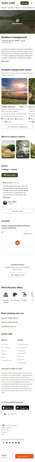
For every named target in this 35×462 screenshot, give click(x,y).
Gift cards (4, 344)
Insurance (21, 356)
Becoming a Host (23, 344)
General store (5, 347)
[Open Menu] (31, 3)
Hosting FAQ (22, 363)
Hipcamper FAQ (6, 360)
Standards (21, 359)
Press (3, 357)
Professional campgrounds (22, 352)
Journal (3, 351)
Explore (3, 7)
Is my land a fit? (22, 347)
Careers (3, 354)
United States (10, 7)
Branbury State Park (27, 7)
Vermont (18, 7)
